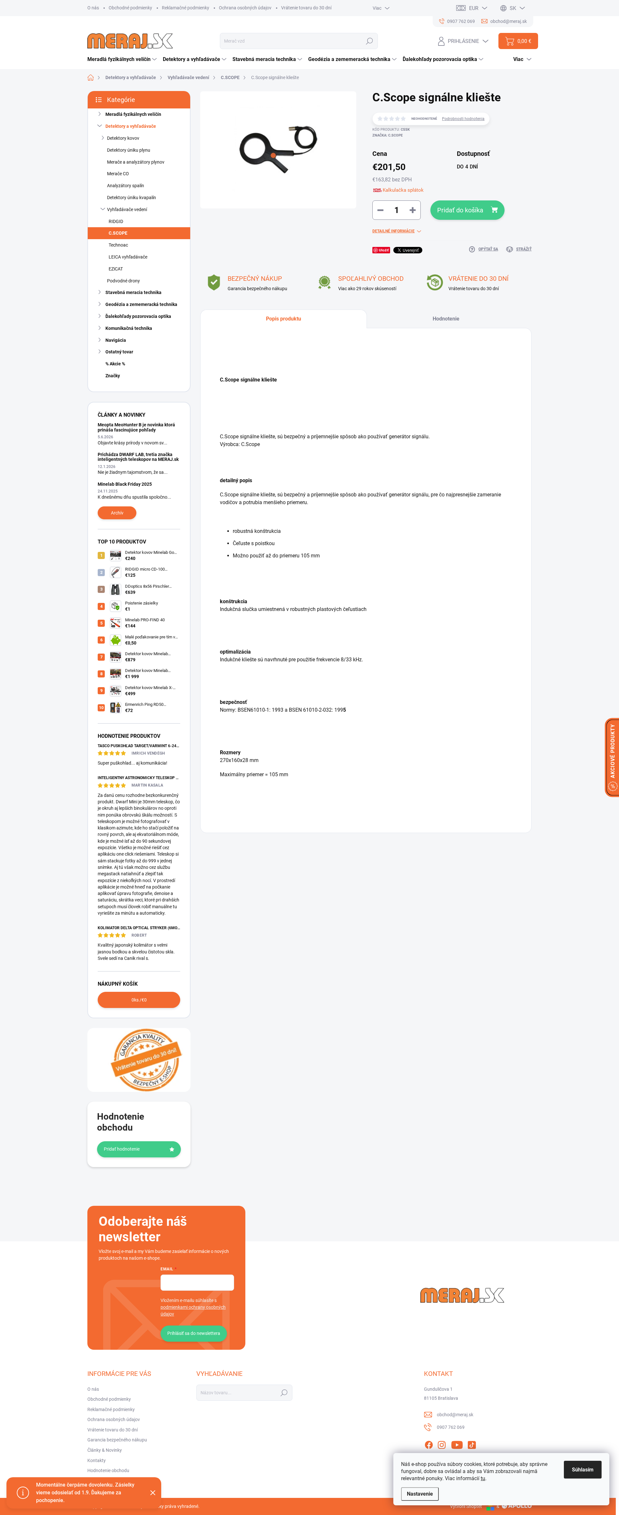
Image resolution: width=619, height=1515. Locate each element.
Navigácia (115, 340)
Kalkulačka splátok (403, 190)
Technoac (118, 245)
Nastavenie (420, 1494)
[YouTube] (457, 1444)
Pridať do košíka (460, 210)
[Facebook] (429, 1444)
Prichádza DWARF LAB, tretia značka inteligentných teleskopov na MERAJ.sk (138, 457)
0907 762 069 (451, 1427)
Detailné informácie (393, 231)
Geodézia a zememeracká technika (141, 304)
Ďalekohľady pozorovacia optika (138, 316)
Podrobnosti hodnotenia (463, 119)
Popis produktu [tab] (283, 319)
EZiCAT (116, 268)
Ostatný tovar (119, 351)
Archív (117, 512)
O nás (93, 7)
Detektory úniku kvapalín (131, 197)
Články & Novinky (104, 1450)
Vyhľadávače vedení (127, 209)
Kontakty (96, 1460)
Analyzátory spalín (125, 185)
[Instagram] (442, 1444)
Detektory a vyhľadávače (130, 126)
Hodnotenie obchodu (108, 1470)
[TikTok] (472, 1444)
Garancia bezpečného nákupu (117, 1439)
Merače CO (118, 173)
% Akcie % (115, 363)
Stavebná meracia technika (133, 292)
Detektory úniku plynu (128, 150)
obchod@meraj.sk (455, 1414)
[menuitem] (122, 59)
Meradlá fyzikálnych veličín (133, 114)
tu (483, 1478)
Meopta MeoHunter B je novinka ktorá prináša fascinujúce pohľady (136, 427)
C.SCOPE (118, 233)
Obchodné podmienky (130, 7)
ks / (139, 999)
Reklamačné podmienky (185, 7)
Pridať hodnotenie (122, 1149)
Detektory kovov (123, 138)
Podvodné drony (123, 280)
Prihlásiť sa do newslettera (193, 1333)
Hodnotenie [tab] (446, 319)
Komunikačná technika (128, 328)
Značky (112, 375)
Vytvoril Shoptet (466, 1506)
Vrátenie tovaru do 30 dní (306, 7)
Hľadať (370, 41)
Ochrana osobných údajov (245, 7)
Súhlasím (583, 1470)
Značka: (387, 135)
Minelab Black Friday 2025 (125, 484)
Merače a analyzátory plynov (135, 162)
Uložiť (384, 250)
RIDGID (116, 221)
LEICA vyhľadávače (128, 256)
